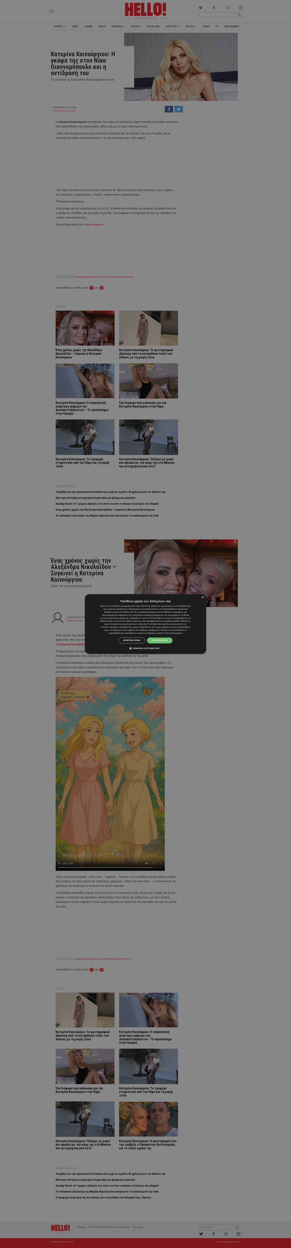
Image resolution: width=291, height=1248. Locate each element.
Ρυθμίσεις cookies (155, 633)
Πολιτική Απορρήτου (173, 633)
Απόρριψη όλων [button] (131, 640)
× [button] (203, 597)
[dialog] (145, 624)
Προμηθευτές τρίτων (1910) (142, 618)
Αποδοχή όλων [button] (160, 640)
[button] (145, 648)
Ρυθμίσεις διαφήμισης (150, 630)
